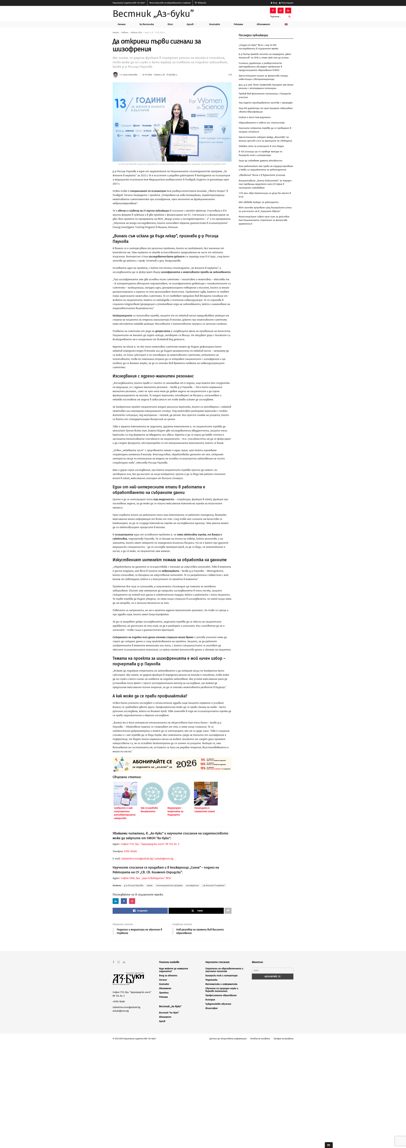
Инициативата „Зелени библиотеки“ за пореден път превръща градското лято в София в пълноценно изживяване (265, 184)
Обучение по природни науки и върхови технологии (221, 989)
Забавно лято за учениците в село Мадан (261, 146)
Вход (274, 3)
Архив (190, 24)
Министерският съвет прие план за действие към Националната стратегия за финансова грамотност (264, 220)
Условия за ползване (260, 1038)
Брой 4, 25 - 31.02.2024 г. (155, 32)
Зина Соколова (130, 74)
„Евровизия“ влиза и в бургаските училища (262, 175)
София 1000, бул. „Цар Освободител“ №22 (146, 878)
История (210, 999)
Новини (124, 32)
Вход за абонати (168, 975)
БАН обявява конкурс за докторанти (259, 202)
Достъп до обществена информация (228, 1038)
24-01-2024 (147, 74)
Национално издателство (129, 3)
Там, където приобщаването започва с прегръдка (266, 102)
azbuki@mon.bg (164, 858)
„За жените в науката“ (213, 885)
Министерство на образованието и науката (170, 3)
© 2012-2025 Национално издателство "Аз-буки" (134, 1039)
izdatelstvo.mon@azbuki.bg (137, 858)
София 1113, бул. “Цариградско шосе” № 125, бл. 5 (149, 844)
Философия (211, 1008)
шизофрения (192, 885)
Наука (149, 885)
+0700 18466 (119, 1001)
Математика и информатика (221, 984)
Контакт (214, 24)
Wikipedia (201, 3)
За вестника (146, 24)
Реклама (238, 24)
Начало (122, 24)
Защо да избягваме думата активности (260, 160)
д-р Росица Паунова (133, 885)
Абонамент (263, 24)
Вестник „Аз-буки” (153, 13)
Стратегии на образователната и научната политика (224, 970)
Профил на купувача (283, 1038)
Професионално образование (221, 995)
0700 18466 (130, 851)
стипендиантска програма (169, 885)
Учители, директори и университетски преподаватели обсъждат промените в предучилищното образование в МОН (260, 67)
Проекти (164, 992)
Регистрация (287, 3)
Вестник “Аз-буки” (169, 1012)
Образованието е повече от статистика (262, 122)
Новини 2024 (136, 32)
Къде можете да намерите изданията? (173, 970)
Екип (170, 24)
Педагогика (211, 980)
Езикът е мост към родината (255, 117)
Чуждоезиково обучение (218, 1004)
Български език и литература (221, 975)
